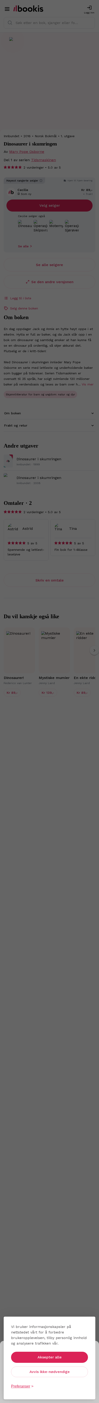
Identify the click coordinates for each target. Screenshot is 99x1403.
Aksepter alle (50, 1357)
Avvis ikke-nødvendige (49, 1372)
